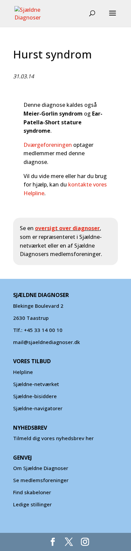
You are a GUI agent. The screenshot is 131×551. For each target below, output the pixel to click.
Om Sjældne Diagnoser (41, 468)
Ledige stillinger (32, 504)
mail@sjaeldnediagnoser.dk (46, 342)
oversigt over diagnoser (67, 228)
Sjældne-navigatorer (37, 408)
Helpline (23, 372)
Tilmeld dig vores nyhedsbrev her (53, 438)
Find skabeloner (32, 492)
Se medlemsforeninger (41, 480)
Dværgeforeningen (48, 145)
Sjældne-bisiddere (35, 396)
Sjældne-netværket (36, 384)
